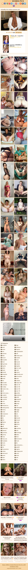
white (17, 455)
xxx (17, 459)
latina (3, 459)
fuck (3, 424)
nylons (18, 372)
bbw (3, 355)
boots (3, 378)
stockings (18, 432)
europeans (5, 414)
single (17, 422)
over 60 (18, 389)
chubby (4, 386)
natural (18, 364)
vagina (18, 449)
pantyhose (19, 395)
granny (4, 434)
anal (3, 347)
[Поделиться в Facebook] (5, 3)
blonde (4, 372)
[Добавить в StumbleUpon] (20, 3)
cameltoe (4, 384)
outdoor (18, 380)
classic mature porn (7, 389)
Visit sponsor (18, 32)
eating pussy (5, 407)
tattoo (17, 434)
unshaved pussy (20, 445)
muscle (18, 362)
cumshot (4, 399)
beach (4, 357)
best (3, 362)
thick (17, 436)
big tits (4, 366)
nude (17, 370)
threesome (19, 438)
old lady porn (19, 374)
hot (3, 447)
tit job (17, 441)
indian (4, 451)
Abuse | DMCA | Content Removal (10, 564)
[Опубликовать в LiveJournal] (14, 3)
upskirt (18, 447)
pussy (17, 403)
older (17, 378)
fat (3, 418)
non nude (18, 368)
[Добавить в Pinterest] (16, 3)
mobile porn (19, 355)
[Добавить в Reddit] (18, 3)
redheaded (19, 407)
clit (3, 391)
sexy (17, 416)
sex (17, 414)
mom (17, 359)
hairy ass (4, 438)
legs (17, 345)
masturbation (19, 351)
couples (4, 395)
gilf (3, 426)
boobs (4, 376)
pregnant (18, 399)
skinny (17, 424)
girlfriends (4, 428)
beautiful (4, 359)
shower (18, 420)
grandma (4, 432)
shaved (18, 418)
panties (18, 393)
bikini (3, 368)
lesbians (18, 347)
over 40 (18, 384)
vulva (17, 453)
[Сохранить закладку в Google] (7, 3)
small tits (18, 428)
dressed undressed (7, 405)
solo (17, 430)
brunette (4, 382)
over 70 (18, 391)
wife (17, 457)
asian (3, 349)
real (17, 405)
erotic (3, 411)
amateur (4, 345)
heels (3, 443)
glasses (4, 430)
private (18, 401)
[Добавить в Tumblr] (23, 3)
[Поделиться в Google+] (9, 3)
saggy (17, 409)
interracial (4, 453)
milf (17, 353)
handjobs (4, 441)
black (3, 370)
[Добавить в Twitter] (25, 3)
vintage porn (19, 451)
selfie (17, 411)
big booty (4, 364)
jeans (3, 455)
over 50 (18, 386)
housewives (5, 449)
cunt (3, 401)
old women (19, 376)
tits (17, 443)
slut (17, 426)
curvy (3, 403)
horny (3, 445)
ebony (4, 409)
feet (3, 420)
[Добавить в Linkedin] (11, 3)
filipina (4, 422)
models (18, 357)
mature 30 (18, 382)
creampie (4, 397)
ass (3, 351)
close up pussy (6, 393)
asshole (4, 353)
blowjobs (4, 374)
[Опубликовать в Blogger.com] (3, 3)
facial (3, 416)
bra (3, 380)
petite (17, 397)
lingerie (18, 349)
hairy (3, 436)
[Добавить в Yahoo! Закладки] (14, 6)
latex (3, 457)
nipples (18, 366)
